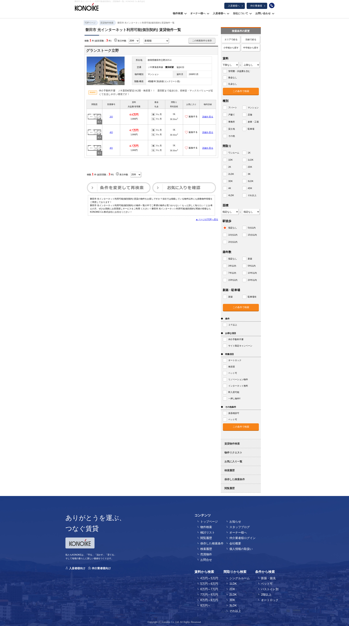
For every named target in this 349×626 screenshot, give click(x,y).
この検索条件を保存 (202, 40)
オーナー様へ (198, 13)
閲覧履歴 (229, 488)
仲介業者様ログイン (242, 538)
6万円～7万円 (209, 589)
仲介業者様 (256, 5)
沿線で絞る (250, 39)
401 (111, 148)
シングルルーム (239, 578)
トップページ (209, 521)
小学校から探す (231, 47)
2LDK (233, 594)
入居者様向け (77, 568)
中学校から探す (250, 47)
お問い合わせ (263, 13)
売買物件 (206, 554)
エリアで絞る (231, 39)
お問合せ (206, 559)
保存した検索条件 (234, 479)
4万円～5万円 (209, 578)
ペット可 (267, 583)
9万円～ (205, 605)
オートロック (269, 600)
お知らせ (235, 521)
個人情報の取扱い (241, 548)
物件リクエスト (233, 452)
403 (111, 132)
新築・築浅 (268, 578)
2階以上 (266, 594)
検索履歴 (229, 470)
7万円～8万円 (209, 594)
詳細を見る (207, 116)
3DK (232, 600)
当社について (240, 13)
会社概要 (235, 543)
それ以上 (235, 611)
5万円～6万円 (209, 583)
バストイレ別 (269, 589)
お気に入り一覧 (233, 461)
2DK (232, 589)
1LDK (233, 583)
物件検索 (178, 13)
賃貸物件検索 (232, 443)
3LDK (233, 605)
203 (111, 116)
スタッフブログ (239, 527)
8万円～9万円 (209, 600)
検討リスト (207, 532)
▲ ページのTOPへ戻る (207, 219)
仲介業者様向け (101, 568)
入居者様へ (234, 5)
